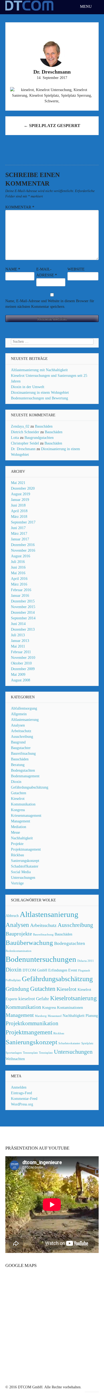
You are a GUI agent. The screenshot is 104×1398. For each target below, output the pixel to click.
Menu (86, 6)
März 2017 (19, 534)
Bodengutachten (23, 770)
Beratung (18, 765)
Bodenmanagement (25, 776)
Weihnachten (15, 1059)
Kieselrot (18, 799)
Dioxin (16, 782)
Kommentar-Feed (24, 1099)
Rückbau (17, 855)
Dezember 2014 (23, 613)
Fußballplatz (13, 980)
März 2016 (19, 584)
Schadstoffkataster (24, 866)
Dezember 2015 (23, 601)
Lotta (15, 438)
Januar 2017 (20, 539)
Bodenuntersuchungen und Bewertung (39, 398)
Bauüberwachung (29, 942)
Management (20, 821)
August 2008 (20, 680)
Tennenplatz (30, 1052)
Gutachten (18, 793)
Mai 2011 (18, 646)
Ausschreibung (22, 737)
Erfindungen (57, 970)
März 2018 (19, 517)
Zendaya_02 (20, 426)
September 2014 (23, 618)
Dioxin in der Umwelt (27, 387)
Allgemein (19, 714)
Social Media (21, 872)
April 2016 (19, 579)
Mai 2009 (18, 675)
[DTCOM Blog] (29, 10)
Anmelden (18, 1087)
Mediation (18, 827)
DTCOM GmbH (35, 970)
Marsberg (41, 1015)
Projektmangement (29, 1032)
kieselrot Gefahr (33, 998)
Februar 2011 (21, 652)
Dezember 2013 (23, 629)
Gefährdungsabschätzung (29, 787)
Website (76, 269)
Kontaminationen (70, 1007)
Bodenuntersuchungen (41, 959)
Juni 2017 (18, 528)
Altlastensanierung (25, 720)
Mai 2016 (18, 573)
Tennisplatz (46, 1052)
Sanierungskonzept (25, 861)
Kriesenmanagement (26, 816)
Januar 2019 (20, 500)
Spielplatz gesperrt (52, 125)
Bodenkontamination (18, 950)
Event (72, 970)
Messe (15, 832)
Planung (92, 1015)
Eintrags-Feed (21, 1093)
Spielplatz (87, 1043)
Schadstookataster (69, 1043)
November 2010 (23, 658)
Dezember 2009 (23, 669)
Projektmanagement (26, 849)
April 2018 (19, 511)
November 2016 (23, 550)
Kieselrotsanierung (73, 998)
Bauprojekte (19, 934)
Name (12, 269)
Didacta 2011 (85, 960)
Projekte (17, 844)
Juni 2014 (18, 624)
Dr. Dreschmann (23, 449)
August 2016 (20, 556)
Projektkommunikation (32, 1023)
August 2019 (20, 494)
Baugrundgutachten (39, 438)
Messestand (55, 1015)
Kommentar (19, 207)
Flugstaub (84, 970)
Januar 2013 (20, 641)
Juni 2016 (18, 567)
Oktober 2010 (21, 663)
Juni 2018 (18, 505)
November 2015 (23, 607)
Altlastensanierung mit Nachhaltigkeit (39, 370)
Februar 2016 (21, 590)
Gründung (17, 989)
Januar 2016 (20, 596)
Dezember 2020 (23, 488)
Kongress (18, 810)
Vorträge (17, 883)
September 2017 (23, 522)
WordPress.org (22, 1104)
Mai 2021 (18, 483)
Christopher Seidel (25, 443)
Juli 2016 (18, 562)
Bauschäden (44, 426)
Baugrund (18, 742)
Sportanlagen (14, 1052)
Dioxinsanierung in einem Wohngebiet (40, 393)
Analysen (18, 725)
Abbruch (12, 915)
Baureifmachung (23, 754)
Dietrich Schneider (25, 432)
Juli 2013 (18, 635)
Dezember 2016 (23, 545)
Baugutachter (21, 748)
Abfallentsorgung (24, 708)
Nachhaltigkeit (22, 838)
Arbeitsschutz (21, 731)
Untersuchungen (23, 878)
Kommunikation (23, 804)
